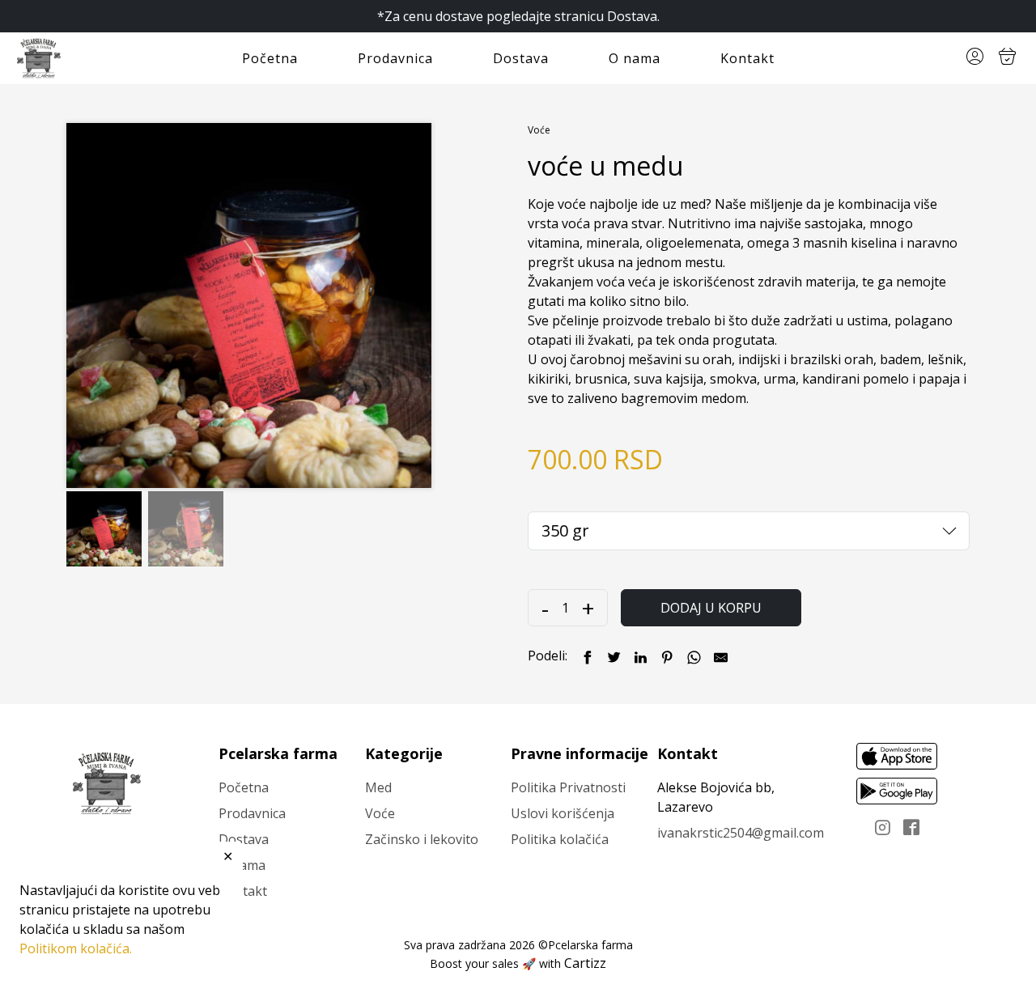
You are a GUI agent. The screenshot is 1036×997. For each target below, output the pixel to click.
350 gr (565, 530)
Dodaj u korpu (711, 608)
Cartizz (585, 963)
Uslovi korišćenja (562, 813)
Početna (270, 58)
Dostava (521, 58)
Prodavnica (395, 58)
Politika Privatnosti (568, 787)
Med (378, 787)
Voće (539, 130)
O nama (634, 58)
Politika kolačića (560, 839)
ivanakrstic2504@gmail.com (740, 833)
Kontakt (747, 58)
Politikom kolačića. (75, 948)
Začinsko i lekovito (421, 839)
